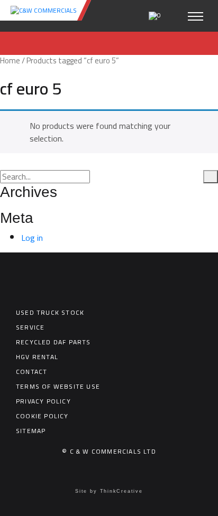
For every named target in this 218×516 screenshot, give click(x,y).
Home (10, 60)
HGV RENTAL (37, 357)
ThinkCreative (121, 491)
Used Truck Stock (50, 312)
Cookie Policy (42, 416)
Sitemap (31, 431)
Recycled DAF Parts (53, 342)
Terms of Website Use (58, 386)
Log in (32, 238)
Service (30, 327)
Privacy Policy (43, 401)
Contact (31, 371)
